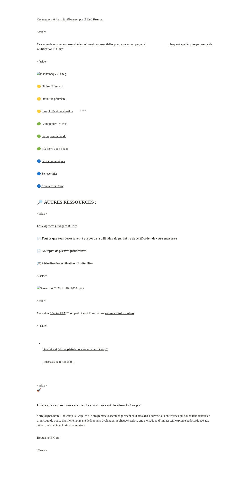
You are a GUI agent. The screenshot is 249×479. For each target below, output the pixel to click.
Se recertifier (49, 173)
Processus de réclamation (58, 361)
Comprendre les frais (54, 123)
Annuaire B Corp (52, 186)
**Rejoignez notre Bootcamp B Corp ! (60, 415)
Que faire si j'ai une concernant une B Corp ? (75, 349)
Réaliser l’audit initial (55, 148)
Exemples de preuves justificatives (64, 251)
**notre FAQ (58, 313)
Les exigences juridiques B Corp (57, 226)
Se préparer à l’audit (54, 136)
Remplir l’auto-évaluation (57, 111)
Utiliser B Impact (52, 86)
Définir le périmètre (54, 98)
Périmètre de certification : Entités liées (67, 263)
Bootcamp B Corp (48, 437)
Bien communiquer (53, 161)
